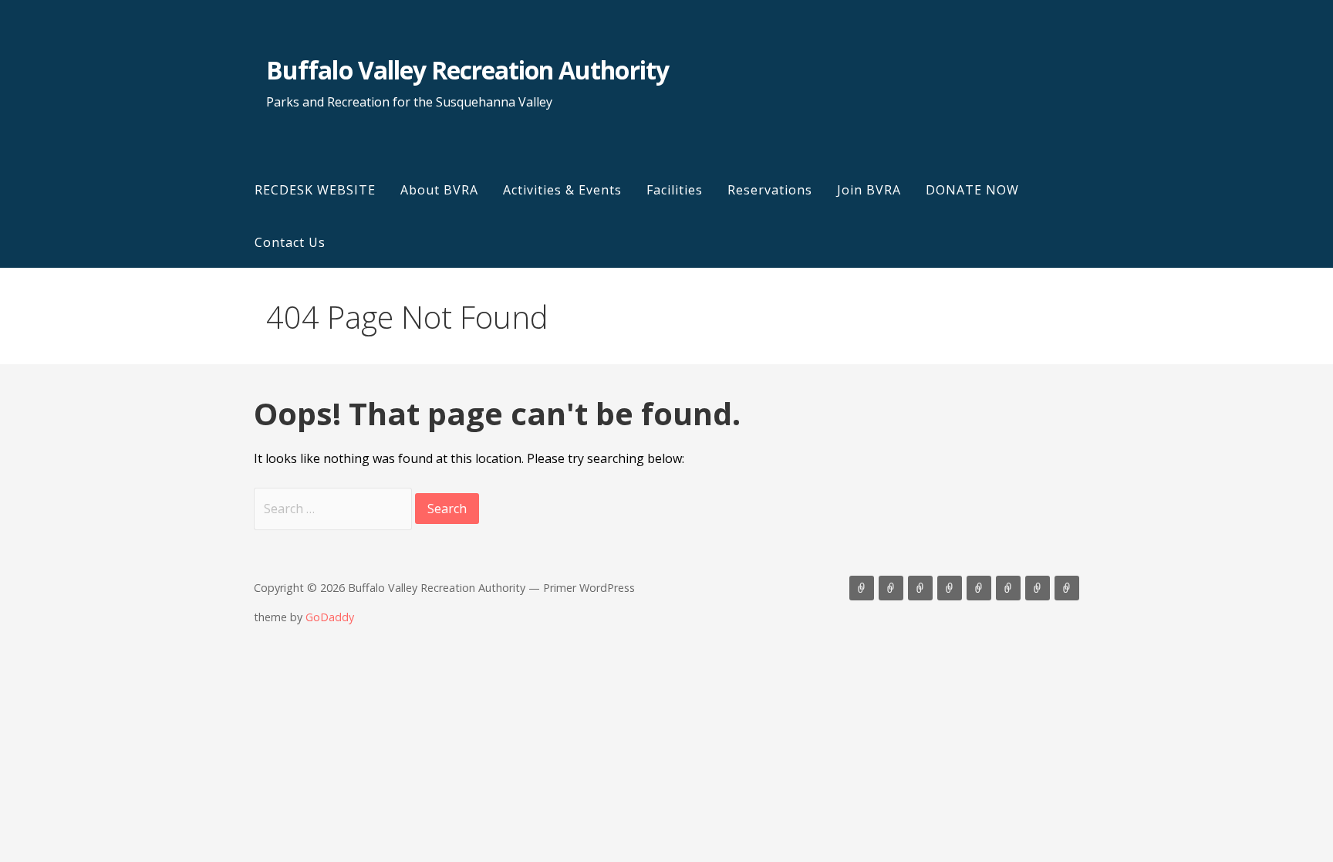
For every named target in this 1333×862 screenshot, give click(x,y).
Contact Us (290, 242)
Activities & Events (562, 189)
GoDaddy (329, 617)
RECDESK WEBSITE (315, 189)
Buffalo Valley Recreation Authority (467, 69)
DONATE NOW (972, 189)
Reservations (769, 189)
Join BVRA (869, 189)
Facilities (674, 189)
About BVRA (439, 189)
